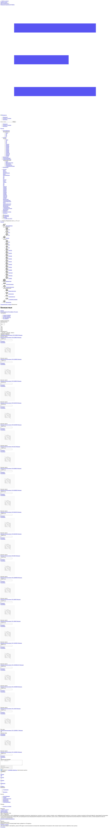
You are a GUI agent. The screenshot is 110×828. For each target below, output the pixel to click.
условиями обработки (12, 770)
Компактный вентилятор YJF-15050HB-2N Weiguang (12, 665)
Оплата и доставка (7, 118)
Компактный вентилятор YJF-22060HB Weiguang (11, 577)
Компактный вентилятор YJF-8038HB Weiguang (11, 490)
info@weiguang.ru (4, 3)
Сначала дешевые (7, 315)
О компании (5, 789)
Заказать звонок (4, 2)
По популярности (4, 311)
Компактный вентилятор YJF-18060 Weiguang (10, 621)
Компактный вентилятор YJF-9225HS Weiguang (11, 403)
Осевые (4, 182)
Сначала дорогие (6, 316)
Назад (7, 132)
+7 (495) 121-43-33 (4, 1)
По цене (16, 311)
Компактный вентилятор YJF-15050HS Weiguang (11, 643)
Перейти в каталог (5, 824)
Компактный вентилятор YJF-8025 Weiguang (10, 555)
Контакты (5, 119)
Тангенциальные (6, 802)
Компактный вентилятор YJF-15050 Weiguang (10, 708)
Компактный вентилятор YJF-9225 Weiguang (10, 446)
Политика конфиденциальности (7, 818)
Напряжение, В (4, 331)
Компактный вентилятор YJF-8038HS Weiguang (11, 468)
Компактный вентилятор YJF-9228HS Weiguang (11, 381)
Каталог (2, 128)
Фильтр (2, 310)
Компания (5, 117)
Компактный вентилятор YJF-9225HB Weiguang (11, 424)
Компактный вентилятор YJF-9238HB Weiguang (11, 359)
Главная (2, 304)
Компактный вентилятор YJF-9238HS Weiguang (11, 337)
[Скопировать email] (8, 3)
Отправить (3, 771)
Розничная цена (4, 321)
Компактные (6, 800)
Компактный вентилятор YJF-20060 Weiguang (10, 599)
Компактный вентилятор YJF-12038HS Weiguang (11, 752)
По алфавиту (11, 311)
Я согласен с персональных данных (14, 770)
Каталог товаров (7, 304)
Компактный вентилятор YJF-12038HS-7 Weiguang (12, 730)
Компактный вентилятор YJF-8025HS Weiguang (11, 512)
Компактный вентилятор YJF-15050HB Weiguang (11, 686)
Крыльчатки (5, 799)
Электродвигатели (7, 203)
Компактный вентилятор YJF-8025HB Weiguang (11, 534)
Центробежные (6, 175)
